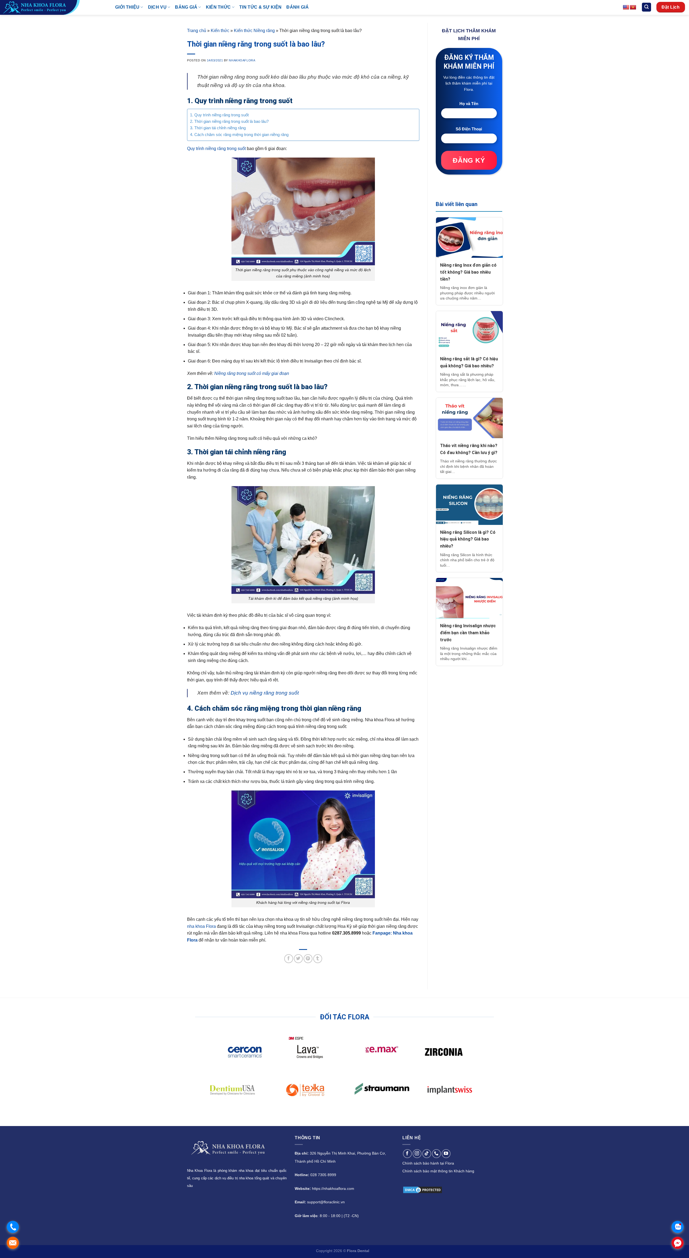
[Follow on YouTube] (446, 1153)
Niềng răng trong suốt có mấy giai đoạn (251, 373)
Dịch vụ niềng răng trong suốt (265, 693)
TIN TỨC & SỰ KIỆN (260, 7)
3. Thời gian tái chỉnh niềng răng (218, 128)
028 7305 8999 (323, 1175)
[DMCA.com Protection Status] (422, 1189)
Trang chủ (196, 30)
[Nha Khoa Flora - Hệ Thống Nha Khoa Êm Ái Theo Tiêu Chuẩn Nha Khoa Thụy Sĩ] (53, 7)
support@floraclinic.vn (326, 1202)
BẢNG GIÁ (186, 7)
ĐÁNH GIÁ (297, 7)
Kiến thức (220, 30)
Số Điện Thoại (469, 129)
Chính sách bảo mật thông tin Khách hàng (438, 1171)
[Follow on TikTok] (426, 1153)
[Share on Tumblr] (317, 958)
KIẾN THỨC (218, 7)
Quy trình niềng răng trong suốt (216, 148)
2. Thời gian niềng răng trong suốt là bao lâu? (229, 121)
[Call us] (436, 1153)
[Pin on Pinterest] (308, 958)
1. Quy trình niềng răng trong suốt (219, 115)
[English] (626, 7)
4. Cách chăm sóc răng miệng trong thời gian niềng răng (239, 134)
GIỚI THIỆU (127, 7)
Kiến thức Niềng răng (254, 30)
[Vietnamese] (633, 7)
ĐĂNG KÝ (469, 160)
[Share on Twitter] (298, 958)
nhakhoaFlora (242, 60)
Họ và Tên (468, 103)
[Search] (646, 7)
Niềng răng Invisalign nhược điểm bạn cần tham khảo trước (468, 632)
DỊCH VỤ (157, 7)
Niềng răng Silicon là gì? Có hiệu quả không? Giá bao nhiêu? (467, 539)
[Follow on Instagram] (417, 1153)
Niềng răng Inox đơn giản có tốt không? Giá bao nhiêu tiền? (468, 272)
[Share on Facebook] (288, 958)
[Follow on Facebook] (407, 1153)
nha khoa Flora (201, 926)
